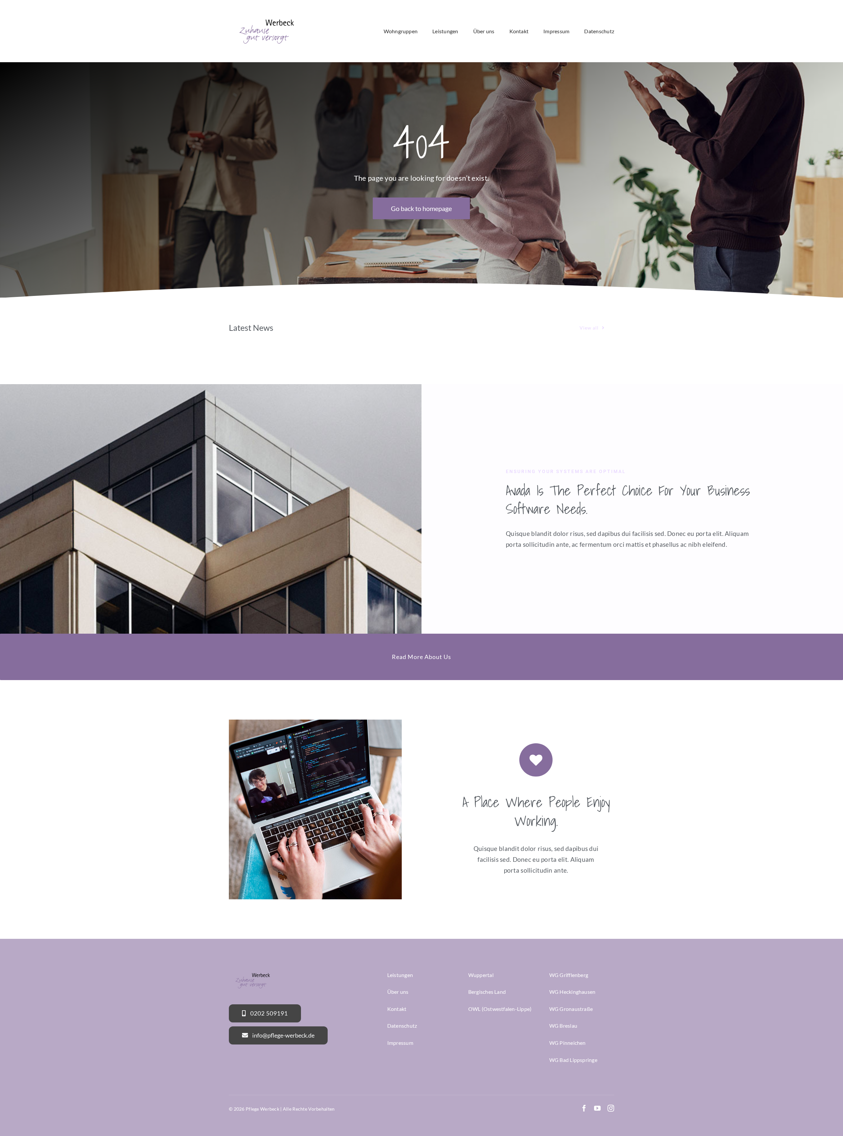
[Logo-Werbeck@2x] (267, 15)
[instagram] (611, 1108)
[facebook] (584, 1108)
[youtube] (597, 1108)
